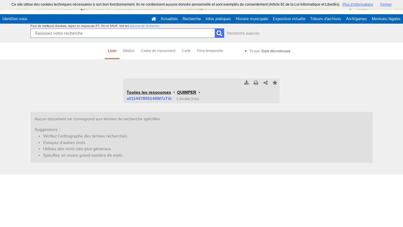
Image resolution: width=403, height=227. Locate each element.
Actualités (169, 19)
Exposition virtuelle (289, 19)
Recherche (192, 19)
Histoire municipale (252, 19)
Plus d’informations (358, 4)
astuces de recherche (144, 25)
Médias (129, 51)
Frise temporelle (210, 51)
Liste (112, 51)
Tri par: (269, 51)
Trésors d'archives (325, 19)
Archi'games (356, 19)
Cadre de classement (158, 51)
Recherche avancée (243, 33)
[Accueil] (153, 19)
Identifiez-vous (14, 19)
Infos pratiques (218, 19)
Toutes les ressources (149, 92)
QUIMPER (186, 92)
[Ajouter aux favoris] (275, 83)
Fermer (386, 4)
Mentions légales (386, 19)
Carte (186, 51)
